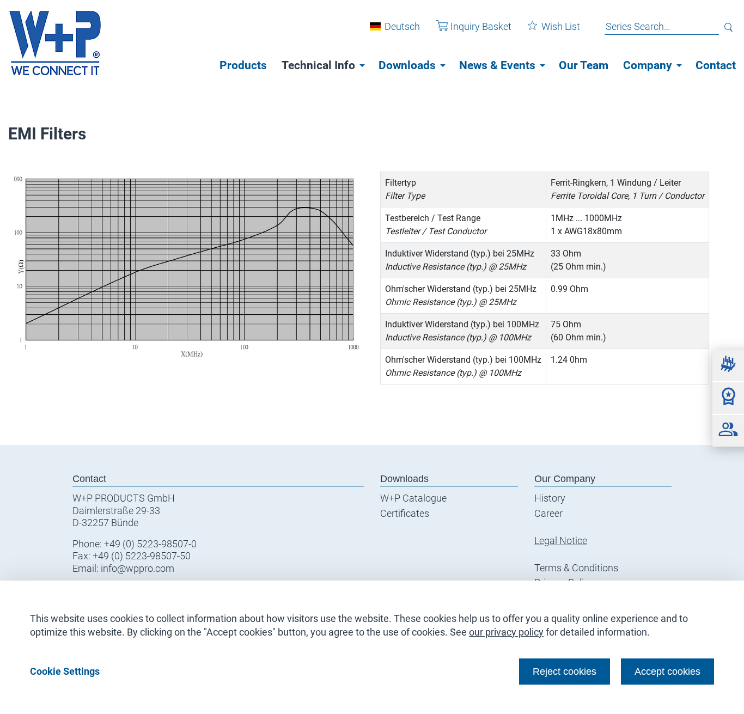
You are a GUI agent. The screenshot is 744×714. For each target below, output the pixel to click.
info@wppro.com (137, 568)
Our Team (583, 65)
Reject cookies (564, 671)
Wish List (560, 26)
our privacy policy (506, 632)
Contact (716, 65)
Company (647, 65)
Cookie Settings (65, 671)
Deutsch (402, 26)
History (549, 498)
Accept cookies (667, 671)
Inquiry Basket (480, 26)
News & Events (497, 65)
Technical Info (318, 65)
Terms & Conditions (576, 567)
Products (243, 65)
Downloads (407, 65)
